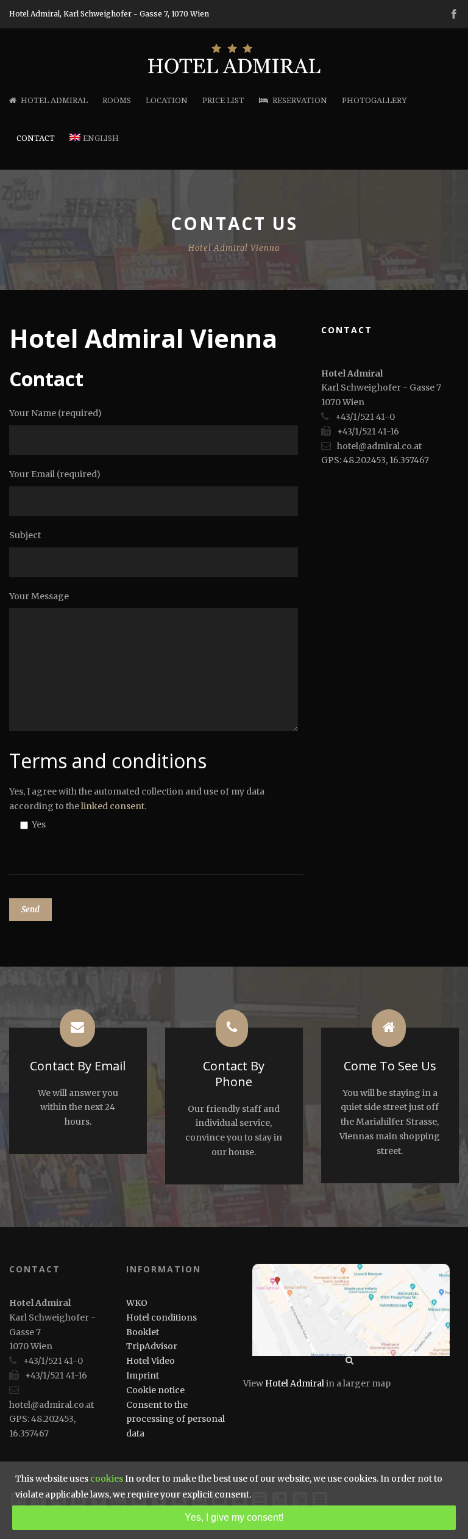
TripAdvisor (151, 1346)
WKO (136, 1302)
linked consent (112, 806)
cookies (106, 1478)
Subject (25, 535)
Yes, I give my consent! (234, 1517)
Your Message (39, 596)
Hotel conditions (161, 1317)
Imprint (142, 1375)
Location (167, 100)
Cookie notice (155, 1390)
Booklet (142, 1332)
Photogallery (374, 100)
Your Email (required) (55, 474)
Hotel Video (150, 1360)
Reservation (299, 100)
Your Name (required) (55, 413)
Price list (223, 100)
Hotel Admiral (54, 100)
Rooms (116, 100)
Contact (35, 138)
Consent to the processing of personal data (175, 1419)
